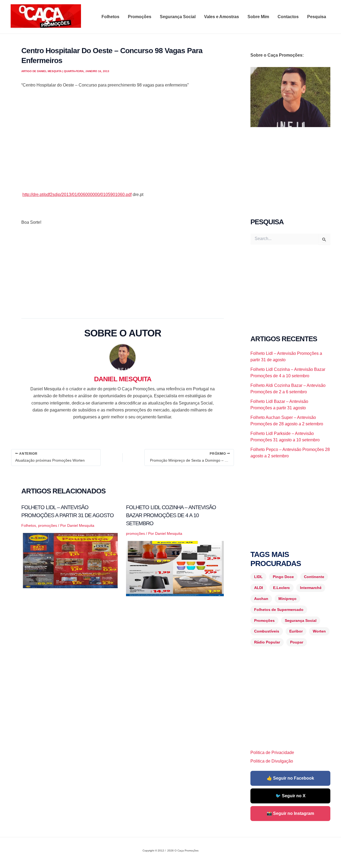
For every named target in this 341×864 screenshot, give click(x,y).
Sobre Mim (258, 16)
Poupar (296, 642)
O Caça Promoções (16, 28)
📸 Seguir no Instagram (290, 813)
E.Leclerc (281, 588)
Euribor (296, 631)
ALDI (258, 588)
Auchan (261, 598)
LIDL (258, 577)
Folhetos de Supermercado (278, 609)
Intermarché (311, 588)
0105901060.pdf (77, 194)
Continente (314, 577)
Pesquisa (316, 16)
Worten (319, 631)
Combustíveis (266, 631)
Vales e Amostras (221, 16)
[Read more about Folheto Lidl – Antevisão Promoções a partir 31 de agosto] (70, 560)
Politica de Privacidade (272, 752)
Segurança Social (178, 16)
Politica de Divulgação (271, 761)
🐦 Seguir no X (290, 796)
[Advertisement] (122, 146)
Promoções (139, 16)
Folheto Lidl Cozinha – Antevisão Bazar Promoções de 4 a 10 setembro (171, 515)
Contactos (288, 16)
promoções (47, 525)
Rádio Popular (267, 642)
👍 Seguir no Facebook (290, 778)
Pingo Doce (283, 577)
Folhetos (110, 16)
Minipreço (287, 598)
